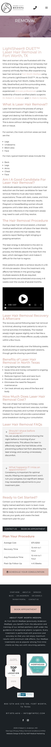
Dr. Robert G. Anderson (13, 98)
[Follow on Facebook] (23, 720)
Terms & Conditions (32, 731)
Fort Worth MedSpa (31, 74)
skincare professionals (25, 91)
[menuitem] (15, 592)
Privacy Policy (18, 731)
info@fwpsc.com (34, 713)
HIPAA (43, 731)
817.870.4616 (13, 713)
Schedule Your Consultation (26, 572)
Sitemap (9, 731)
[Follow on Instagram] (28, 720)
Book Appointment (25, 609)
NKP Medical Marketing (35, 733)
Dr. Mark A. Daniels (37, 98)
